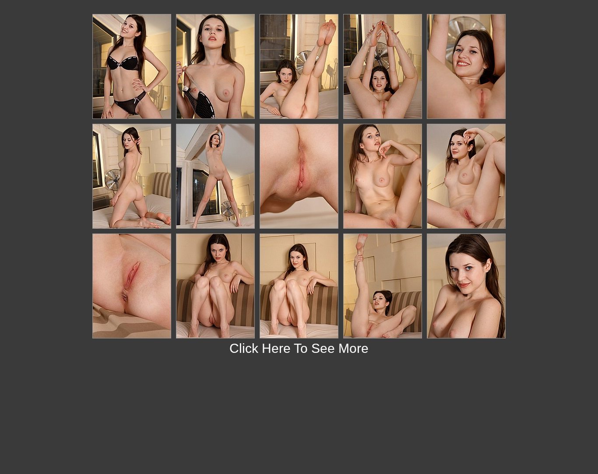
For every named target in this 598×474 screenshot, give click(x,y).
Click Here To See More (299, 348)
